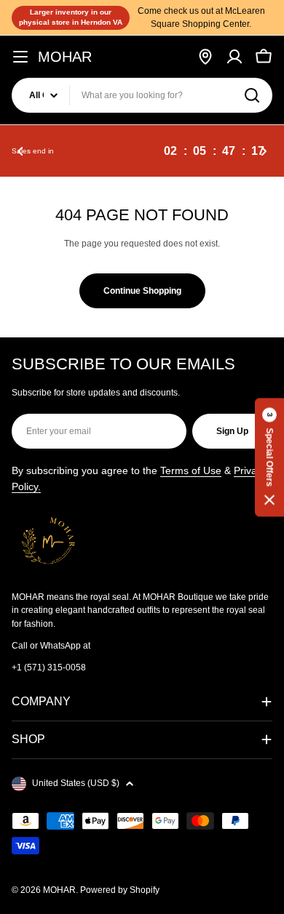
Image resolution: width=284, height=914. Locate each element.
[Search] (252, 95)
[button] (20, 151)
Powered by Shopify (119, 890)
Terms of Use (190, 470)
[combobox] (142, 95)
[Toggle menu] (20, 56)
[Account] (234, 56)
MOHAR (65, 57)
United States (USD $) (75, 783)
